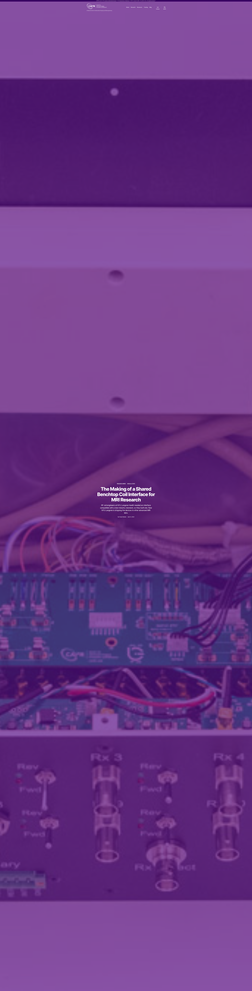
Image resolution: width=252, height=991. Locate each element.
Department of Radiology (124, 0)
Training (146, 7)
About (127, 7)
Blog (150, 7)
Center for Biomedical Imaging (110, 0)
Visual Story (131, 483)
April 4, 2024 (131, 517)
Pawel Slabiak (122, 517)
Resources (139, 7)
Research (133, 7)
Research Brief (121, 483)
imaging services (151, 0)
